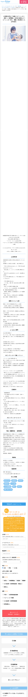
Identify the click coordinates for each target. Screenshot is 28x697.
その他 (15, 568)
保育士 (5, 580)
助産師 (18, 580)
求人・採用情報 (18, 6)
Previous (1, 130)
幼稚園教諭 (12, 580)
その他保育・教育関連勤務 (10, 601)
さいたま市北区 (12, 7)
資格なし (6, 586)
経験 (5, 591)
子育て (5, 594)
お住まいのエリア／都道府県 (11, 557)
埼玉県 (7, 7)
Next (27, 130)
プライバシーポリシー (18, 623)
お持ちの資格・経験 (7, 571)
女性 (5, 568)
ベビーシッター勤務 (9, 597)
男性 (10, 568)
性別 (5, 565)
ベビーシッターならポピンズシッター (8, 6)
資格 (5, 577)
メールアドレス (7, 542)
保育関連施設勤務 (13, 594)
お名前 (5, 534)
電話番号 (6, 550)
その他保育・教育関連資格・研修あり (13, 583)
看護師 (23, 580)
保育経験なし (7, 604)
